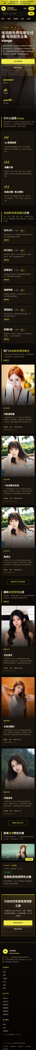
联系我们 (13, 1046)
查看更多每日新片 (18, 823)
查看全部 (6, 360)
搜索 (31, 13)
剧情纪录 (5, 1014)
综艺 (22, 18)
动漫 (28, 18)
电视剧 (16, 18)
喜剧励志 (5, 1011)
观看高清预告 (18, 67)
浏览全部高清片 (18, 922)
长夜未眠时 (9, 726)
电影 (9, 18)
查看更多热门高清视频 (18, 581)
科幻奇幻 (5, 1001)
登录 (25, 8)
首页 (2, 18)
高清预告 (5, 1031)
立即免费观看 (18, 61)
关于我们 (5, 1046)
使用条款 (28, 1046)
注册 (31, 8)
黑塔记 (7, 556)
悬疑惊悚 (5, 1008)
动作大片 (5, 998)
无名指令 (8, 655)
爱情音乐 (5, 1004)
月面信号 (8, 797)
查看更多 (6, 240)
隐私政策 (20, 1046)
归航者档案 (9, 413)
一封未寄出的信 (11, 485)
